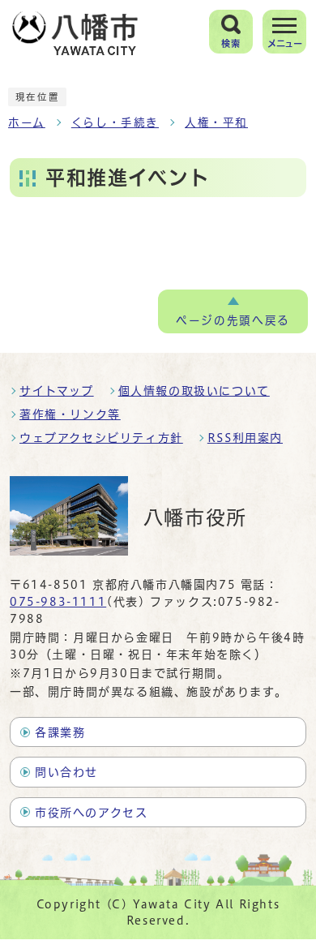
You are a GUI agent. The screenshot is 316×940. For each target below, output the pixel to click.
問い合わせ (66, 772)
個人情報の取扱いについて (194, 391)
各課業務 (60, 732)
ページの (232, 320)
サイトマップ (56, 391)
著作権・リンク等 (70, 414)
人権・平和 (216, 122)
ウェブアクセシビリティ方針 (101, 438)
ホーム (26, 122)
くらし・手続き (115, 122)
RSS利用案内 (245, 438)
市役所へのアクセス (91, 812)
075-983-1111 (58, 601)
